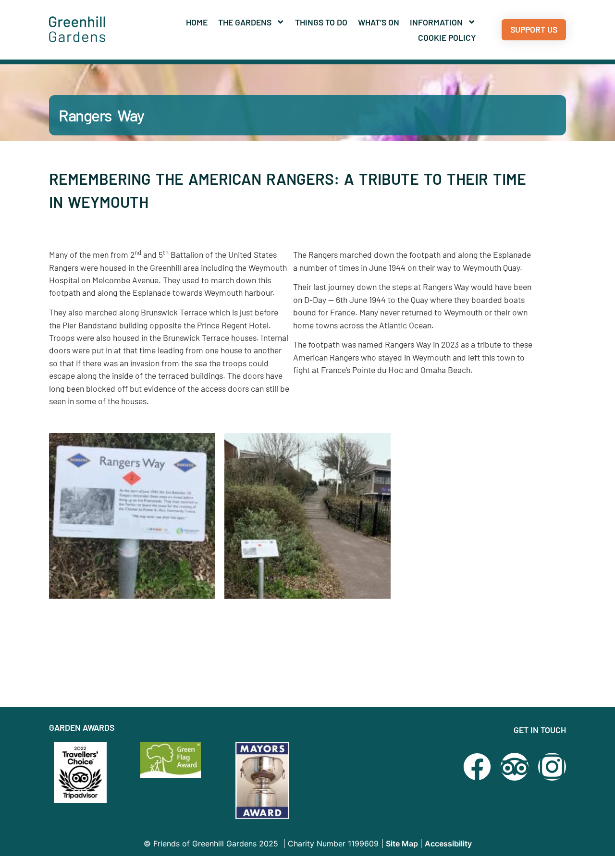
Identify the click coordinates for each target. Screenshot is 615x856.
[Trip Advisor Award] (515, 767)
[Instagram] (552, 767)
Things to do (321, 22)
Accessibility (448, 843)
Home (197, 22)
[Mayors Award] (269, 780)
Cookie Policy (447, 37)
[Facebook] (477, 767)
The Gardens (244, 22)
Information (436, 22)
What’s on (378, 22)
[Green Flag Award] (174, 760)
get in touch (540, 729)
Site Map (403, 843)
